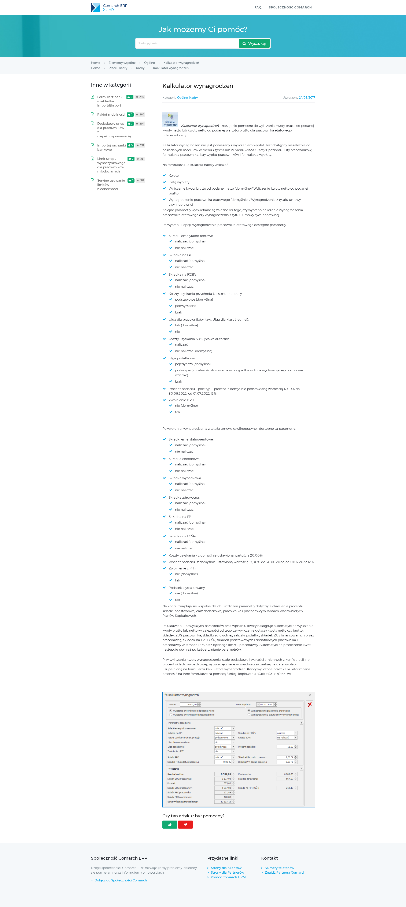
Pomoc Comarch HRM (228, 877)
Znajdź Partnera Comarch (285, 872)
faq (258, 7)
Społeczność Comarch (290, 7)
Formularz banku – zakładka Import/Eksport (111, 101)
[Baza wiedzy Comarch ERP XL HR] (109, 7)
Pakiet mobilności (111, 114)
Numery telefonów (279, 868)
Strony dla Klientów (226, 868)
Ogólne (182, 98)
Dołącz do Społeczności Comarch (121, 880)
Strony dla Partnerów (227, 872)
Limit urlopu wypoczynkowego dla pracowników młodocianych (111, 165)
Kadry (193, 98)
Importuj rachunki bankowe (111, 147)
